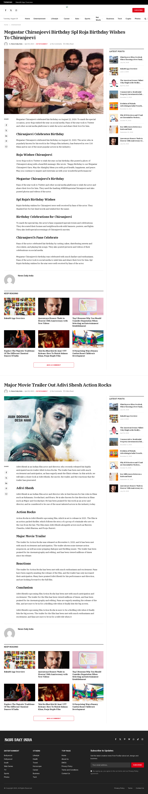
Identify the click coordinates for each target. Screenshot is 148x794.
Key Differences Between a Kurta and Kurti (130, 128)
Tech (120, 19)
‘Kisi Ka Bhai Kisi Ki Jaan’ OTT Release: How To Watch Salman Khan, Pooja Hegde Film (53, 353)
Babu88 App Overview (24, 2)
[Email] (6, 146)
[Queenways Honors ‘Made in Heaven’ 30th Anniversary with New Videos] (53, 306)
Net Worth (98, 18)
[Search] (145, 18)
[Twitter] (6, 130)
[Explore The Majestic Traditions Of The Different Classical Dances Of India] (19, 339)
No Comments (57, 44)
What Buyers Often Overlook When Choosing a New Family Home (131, 58)
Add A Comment (54, 365)
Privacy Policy (133, 771)
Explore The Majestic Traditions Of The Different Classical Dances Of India (19, 353)
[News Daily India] (74, 10)
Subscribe (138, 10)
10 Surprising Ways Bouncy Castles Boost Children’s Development (85, 353)
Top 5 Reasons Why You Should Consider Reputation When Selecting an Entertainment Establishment (86, 322)
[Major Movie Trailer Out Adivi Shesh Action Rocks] (53, 428)
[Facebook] (6, 125)
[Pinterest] (6, 141)
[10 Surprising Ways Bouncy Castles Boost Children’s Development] (87, 339)
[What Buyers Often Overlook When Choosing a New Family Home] (113, 60)
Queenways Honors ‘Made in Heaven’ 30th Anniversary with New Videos (53, 321)
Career (67, 19)
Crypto (128, 19)
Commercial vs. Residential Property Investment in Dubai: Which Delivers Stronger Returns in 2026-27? (132, 93)
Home (27, 19)
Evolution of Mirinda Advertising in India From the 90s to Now (131, 105)
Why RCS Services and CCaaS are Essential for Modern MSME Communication (131, 116)
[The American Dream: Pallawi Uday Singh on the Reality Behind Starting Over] (113, 83)
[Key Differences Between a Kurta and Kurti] (113, 129)
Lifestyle (54, 19)
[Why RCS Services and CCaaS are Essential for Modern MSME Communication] (113, 118)
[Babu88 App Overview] (19, 306)
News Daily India (16, 44)
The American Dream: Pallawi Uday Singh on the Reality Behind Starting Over (131, 81)
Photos (137, 19)
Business (110, 19)
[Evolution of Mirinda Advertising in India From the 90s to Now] (113, 106)
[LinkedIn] (6, 136)
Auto (77, 19)
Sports (87, 19)
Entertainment (39, 19)
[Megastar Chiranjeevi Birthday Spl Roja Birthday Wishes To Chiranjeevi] (53, 81)
